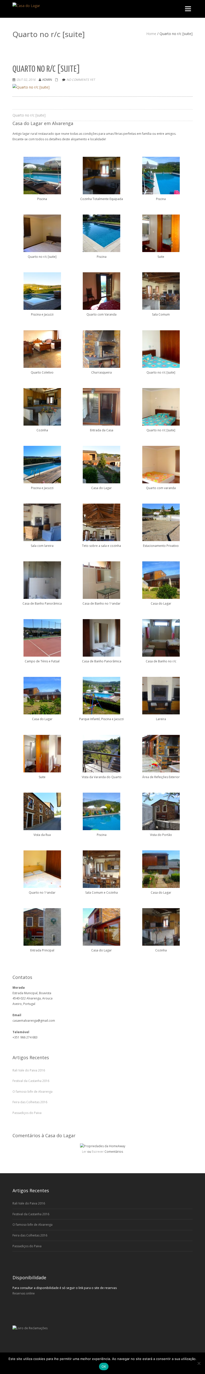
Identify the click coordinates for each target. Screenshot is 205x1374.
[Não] (198, 1363)
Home (151, 33)
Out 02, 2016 (26, 80)
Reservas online (23, 1293)
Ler (84, 1151)
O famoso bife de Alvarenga (32, 1091)
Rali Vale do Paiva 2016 (28, 1070)
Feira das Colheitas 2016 (29, 1102)
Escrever (98, 1151)
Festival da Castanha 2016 (30, 1081)
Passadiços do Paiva (27, 1113)
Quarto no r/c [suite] (29, 115)
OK (104, 1366)
